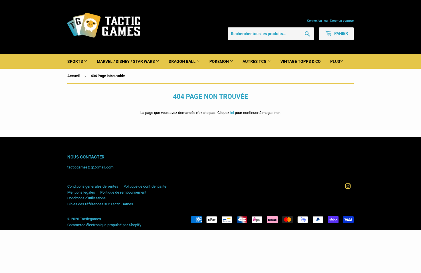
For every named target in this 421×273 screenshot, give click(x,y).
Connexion (314, 21)
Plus (335, 61)
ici (232, 113)
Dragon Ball (182, 61)
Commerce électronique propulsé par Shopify (104, 225)
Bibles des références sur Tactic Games (100, 204)
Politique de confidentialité (144, 186)
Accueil (73, 76)
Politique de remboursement (123, 192)
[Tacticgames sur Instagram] (348, 187)
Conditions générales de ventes (92, 186)
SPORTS (75, 61)
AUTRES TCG (255, 61)
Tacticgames (90, 219)
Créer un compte (342, 21)
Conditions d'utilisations (86, 198)
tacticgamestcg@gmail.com (90, 167)
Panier (340, 33)
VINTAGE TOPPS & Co (300, 61)
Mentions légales (81, 192)
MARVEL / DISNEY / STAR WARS (126, 61)
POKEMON (219, 61)
